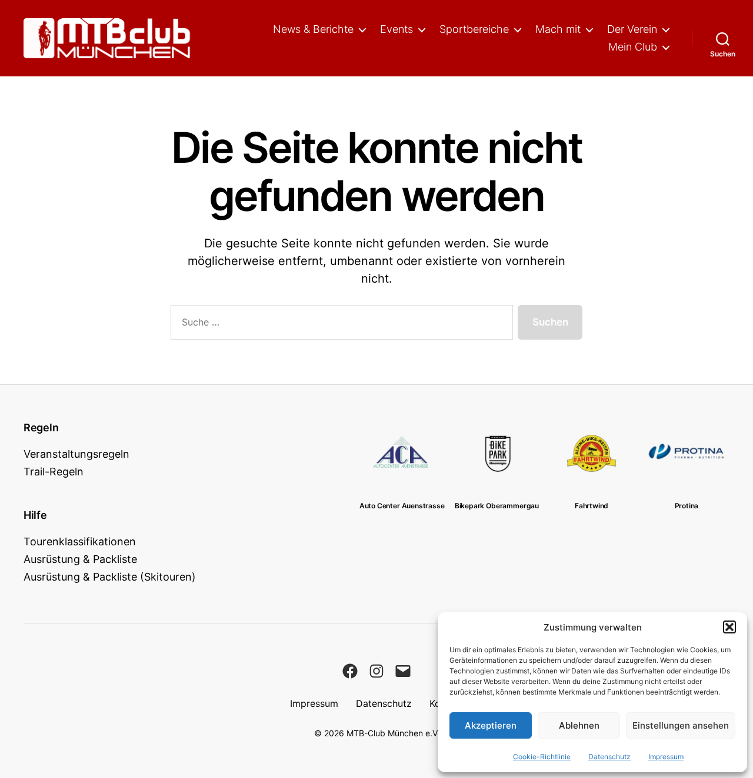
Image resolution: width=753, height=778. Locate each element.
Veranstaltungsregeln (76, 454)
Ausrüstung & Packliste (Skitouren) (110, 577)
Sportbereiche (474, 29)
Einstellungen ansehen (680, 725)
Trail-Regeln (54, 471)
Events (396, 29)
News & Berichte (313, 29)
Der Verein (632, 29)
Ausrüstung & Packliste (80, 559)
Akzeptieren (491, 725)
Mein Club (632, 47)
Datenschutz (609, 756)
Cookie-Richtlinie (542, 756)
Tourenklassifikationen (80, 541)
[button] (729, 627)
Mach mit (558, 29)
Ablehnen (579, 725)
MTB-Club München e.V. (392, 733)
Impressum (666, 756)
